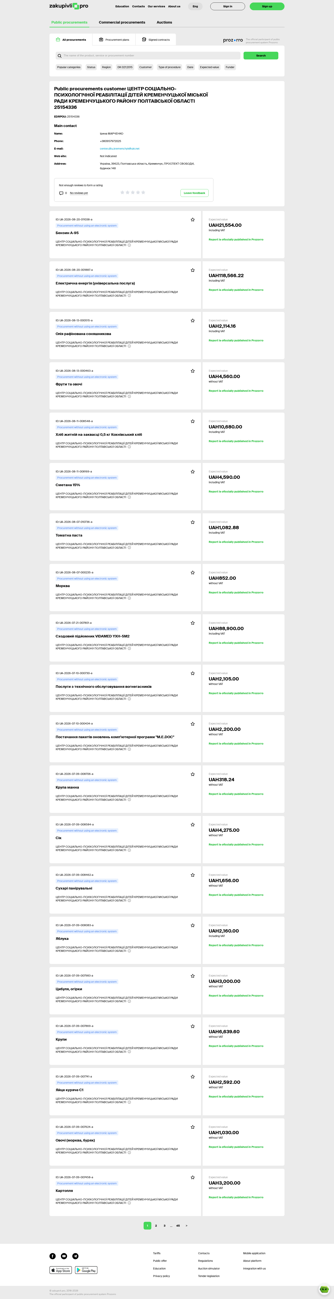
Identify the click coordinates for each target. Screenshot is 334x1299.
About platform (252, 1261)
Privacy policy (161, 1276)
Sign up (267, 6)
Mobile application (254, 1253)
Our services (156, 6)
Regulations (205, 1261)
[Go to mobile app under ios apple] (60, 1270)
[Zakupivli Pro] (68, 6)
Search (261, 55)
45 (178, 1225)
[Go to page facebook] (52, 1256)
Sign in (227, 6)
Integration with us (254, 1268)
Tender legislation (209, 1276)
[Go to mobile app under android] (86, 1270)
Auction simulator (209, 1268)
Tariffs (156, 1253)
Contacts (138, 6)
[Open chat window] (324, 1289)
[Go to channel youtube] (64, 1256)
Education (122, 6)
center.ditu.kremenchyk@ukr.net (120, 148)
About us (174, 6)
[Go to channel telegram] (75, 1256)
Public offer (160, 1261)
